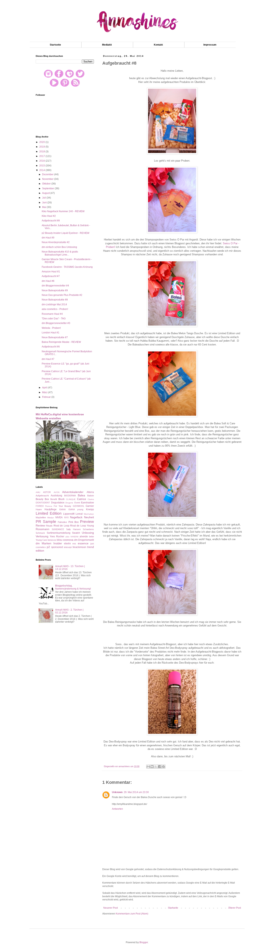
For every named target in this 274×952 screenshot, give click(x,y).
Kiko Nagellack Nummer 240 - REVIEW (63, 211)
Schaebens (88, 529)
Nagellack (76, 517)
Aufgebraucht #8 (51, 220)
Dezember (48, 174)
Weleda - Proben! (51, 328)
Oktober (46, 183)
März (45, 392)
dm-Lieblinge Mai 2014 (54, 304)
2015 (42, 165)
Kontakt (158, 44)
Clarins (91, 499)
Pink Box (73, 522)
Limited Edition (49, 513)
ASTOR (47, 492)
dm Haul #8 (48, 281)
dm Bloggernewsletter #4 (55, 285)
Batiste (90, 495)
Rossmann (42, 529)
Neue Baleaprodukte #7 (55, 337)
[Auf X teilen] (156, 767)
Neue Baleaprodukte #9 (55, 290)
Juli (44, 197)
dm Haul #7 (48, 359)
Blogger (143, 942)
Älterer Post (234, 907)
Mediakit (107, 44)
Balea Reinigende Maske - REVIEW (61, 342)
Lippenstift (68, 513)
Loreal (79, 513)
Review (40, 525)
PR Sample (46, 521)
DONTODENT (43, 502)
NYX (66, 517)
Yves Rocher (57, 536)
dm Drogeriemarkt (84, 540)
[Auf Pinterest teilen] (163, 767)
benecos (52, 540)
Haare (39, 509)
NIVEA (59, 517)
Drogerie (69, 503)
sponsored (57, 547)
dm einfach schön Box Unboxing (59, 247)
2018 (42, 151)
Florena (48, 506)
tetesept (68, 547)
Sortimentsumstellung (58, 532)
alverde (84, 536)
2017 (42, 156)
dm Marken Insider (49, 543)
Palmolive (62, 522)
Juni (44, 202)
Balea (81, 495)
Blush (61, 499)
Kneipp (90, 509)
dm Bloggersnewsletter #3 (56, 323)
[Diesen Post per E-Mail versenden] (148, 767)
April (45, 387)
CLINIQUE (71, 499)
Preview (87, 521)
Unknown (117, 792)
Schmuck (40, 533)
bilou (59, 540)
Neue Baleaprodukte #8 (55, 299)
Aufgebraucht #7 (51, 276)
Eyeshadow (87, 502)
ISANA (62, 509)
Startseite (55, 44)
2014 (42, 170)
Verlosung (42, 536)
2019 (42, 146)
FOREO (40, 506)
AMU (38, 492)
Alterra (90, 492)
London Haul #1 (50, 332)
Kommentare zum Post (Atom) (132, 913)
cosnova (68, 539)
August (46, 193)
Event (77, 502)
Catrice (81, 499)
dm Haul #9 (48, 237)
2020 (42, 142)
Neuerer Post (110, 907)
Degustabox (57, 502)
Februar (46, 397)
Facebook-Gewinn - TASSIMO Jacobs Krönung (67, 267)
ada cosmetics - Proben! (55, 309)
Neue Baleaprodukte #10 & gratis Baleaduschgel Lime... (60, 253)
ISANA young (75, 509)
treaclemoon (79, 547)
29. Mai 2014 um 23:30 (136, 792)
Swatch (76, 532)
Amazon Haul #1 (51, 271)
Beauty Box (42, 499)
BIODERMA (70, 495)
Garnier (90, 506)
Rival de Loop (61, 525)
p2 (48, 547)
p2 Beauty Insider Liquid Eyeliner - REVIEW (65, 233)
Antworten (117, 808)
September (48, 188)
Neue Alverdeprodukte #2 (56, 242)
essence (83, 543)
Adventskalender (72, 492)
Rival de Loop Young (82, 525)
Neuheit (89, 517)
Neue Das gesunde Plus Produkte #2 (62, 295)
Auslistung (56, 495)
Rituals (49, 525)
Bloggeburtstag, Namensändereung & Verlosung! (73, 587)
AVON (56, 492)
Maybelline (41, 517)
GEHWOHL (78, 506)
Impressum (209, 44)
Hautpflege (51, 509)
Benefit (53, 499)
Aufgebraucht (42, 495)
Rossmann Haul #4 (52, 314)
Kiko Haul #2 (49, 216)
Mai (44, 207)
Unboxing (88, 532)
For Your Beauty (62, 506)
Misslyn (50, 517)
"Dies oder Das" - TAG (54, 318)
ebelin (67, 543)
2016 (42, 160)
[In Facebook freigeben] (160, 767)
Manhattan (89, 514)
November (48, 179)
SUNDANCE (58, 529)
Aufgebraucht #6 (51, 346)
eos (74, 543)
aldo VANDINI (72, 537)
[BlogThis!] (152, 767)
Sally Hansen (73, 529)
